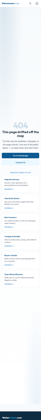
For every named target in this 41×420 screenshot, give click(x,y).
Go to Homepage (20, 155)
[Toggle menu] (37, 3)
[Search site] (30, 3)
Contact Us (20, 162)
